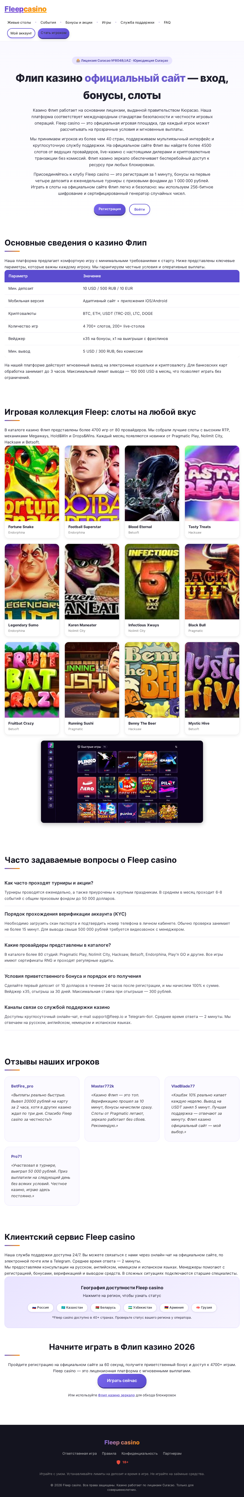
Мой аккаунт (21, 33)
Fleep (26, 9)
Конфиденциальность (140, 1453)
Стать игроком (53, 33)
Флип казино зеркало (116, 1395)
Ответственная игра (79, 1453)
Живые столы (19, 22)
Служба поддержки (137, 22)
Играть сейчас (122, 1380)
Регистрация (110, 209)
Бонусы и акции (79, 22)
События (48, 22)
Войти (139, 209)
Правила (109, 1453)
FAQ (167, 22)
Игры (106, 22)
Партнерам (172, 1453)
